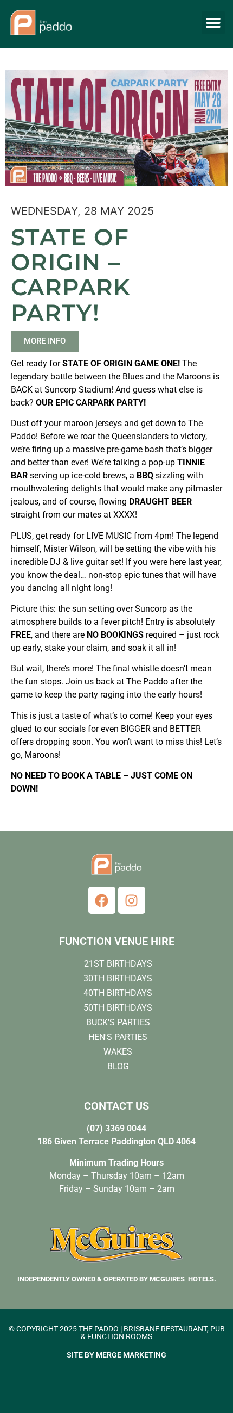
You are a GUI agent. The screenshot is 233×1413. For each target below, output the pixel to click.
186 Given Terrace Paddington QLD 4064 (116, 1141)
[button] (213, 23)
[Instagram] (131, 900)
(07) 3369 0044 (116, 1128)
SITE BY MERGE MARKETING (116, 1354)
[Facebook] (101, 900)
